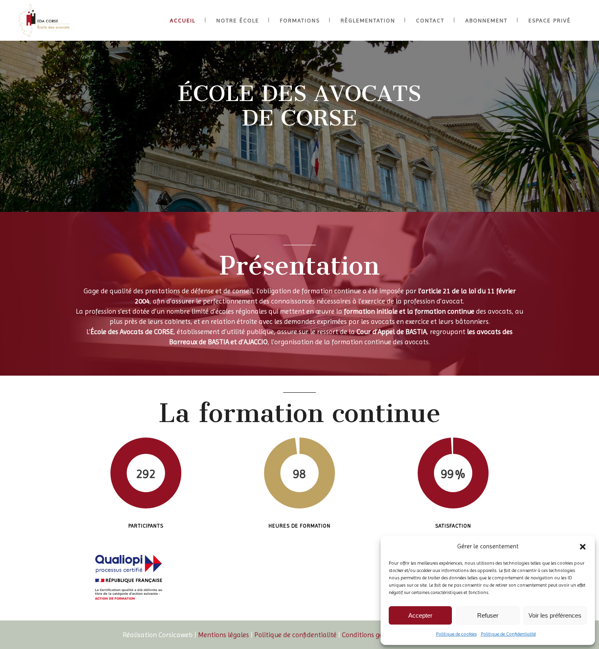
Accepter (420, 615)
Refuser (487, 615)
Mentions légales (223, 635)
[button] (583, 547)
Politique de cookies (456, 634)
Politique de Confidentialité (508, 634)
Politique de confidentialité (295, 635)
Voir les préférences (555, 615)
